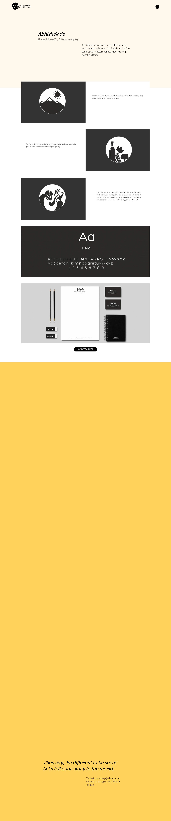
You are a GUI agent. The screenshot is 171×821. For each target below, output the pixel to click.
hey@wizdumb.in (110, 778)
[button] (157, 7)
